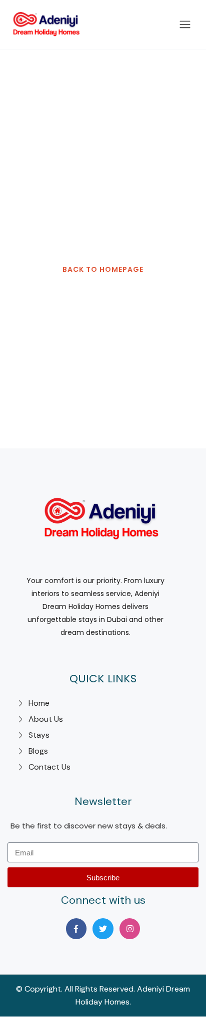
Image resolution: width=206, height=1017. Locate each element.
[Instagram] (130, 928)
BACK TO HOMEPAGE (103, 269)
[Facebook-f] (76, 928)
